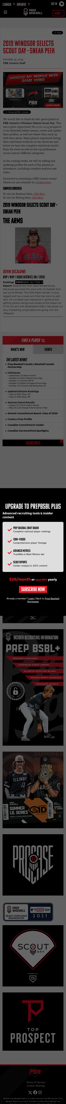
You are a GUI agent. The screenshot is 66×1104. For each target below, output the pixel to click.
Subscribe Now (33, 589)
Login (31, 598)
